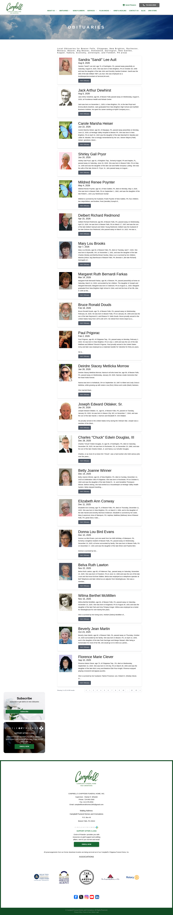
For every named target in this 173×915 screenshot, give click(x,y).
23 (136, 690)
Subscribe (24, 711)
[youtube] (92, 897)
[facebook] (76, 897)
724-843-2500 (89, 799)
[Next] (140, 690)
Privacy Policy (78, 912)
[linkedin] (97, 897)
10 (123, 690)
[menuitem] (52, 10)
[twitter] (81, 897)
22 (132, 690)
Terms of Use (87, 912)
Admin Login (95, 912)
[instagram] (86, 897)
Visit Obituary (84, 81)
